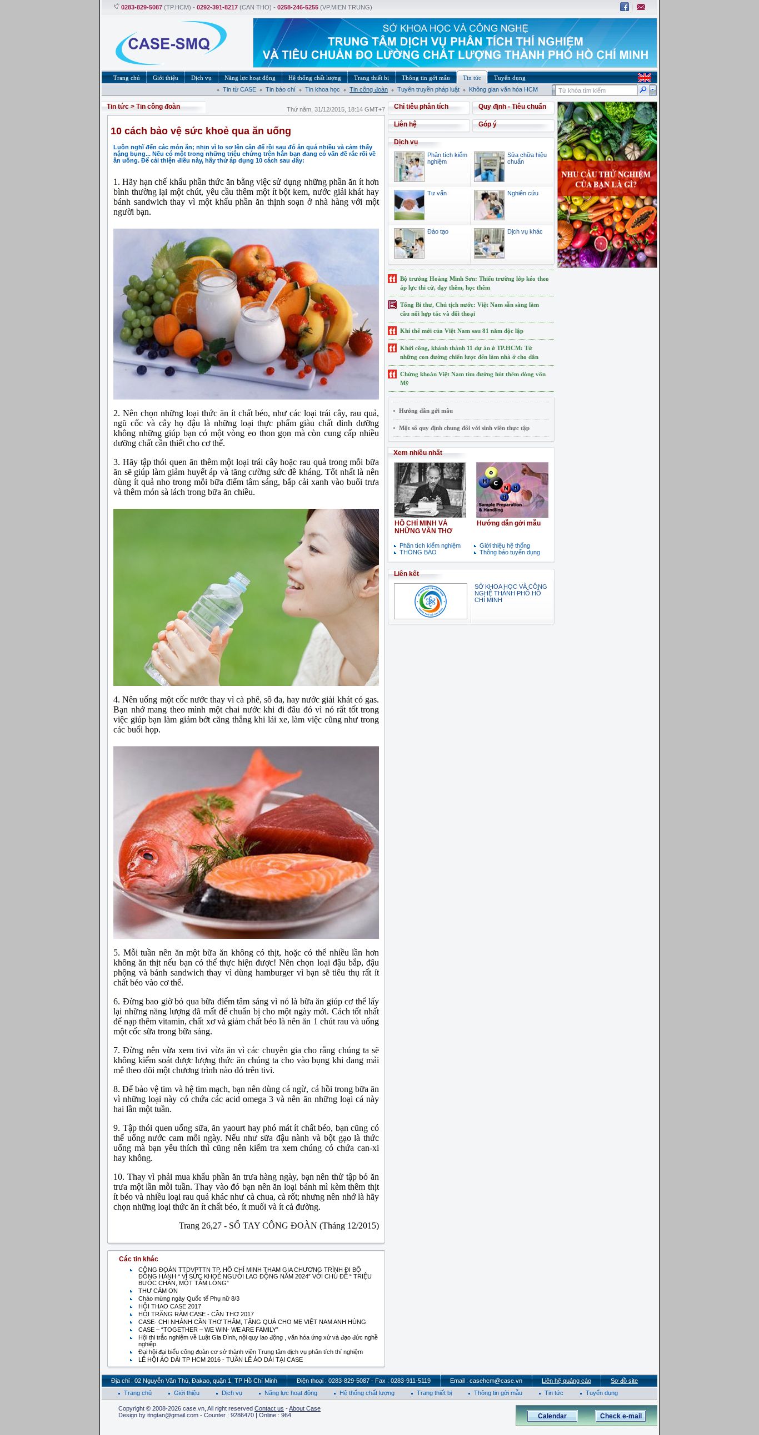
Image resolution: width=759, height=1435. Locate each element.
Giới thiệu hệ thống (505, 545)
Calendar (552, 1416)
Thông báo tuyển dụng (510, 552)
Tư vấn (437, 193)
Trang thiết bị (434, 1392)
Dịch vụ (232, 1392)
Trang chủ (138, 1392)
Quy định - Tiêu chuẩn (512, 106)
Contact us (269, 1408)
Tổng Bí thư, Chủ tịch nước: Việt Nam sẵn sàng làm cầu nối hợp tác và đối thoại (469, 309)
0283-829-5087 (141, 7)
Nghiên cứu (522, 193)
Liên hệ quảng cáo (566, 1380)
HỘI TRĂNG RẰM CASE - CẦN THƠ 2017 (196, 1314)
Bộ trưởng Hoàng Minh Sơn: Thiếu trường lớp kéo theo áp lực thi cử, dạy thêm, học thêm (474, 283)
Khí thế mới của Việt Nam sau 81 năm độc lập (461, 330)
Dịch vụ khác (525, 231)
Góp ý (487, 124)
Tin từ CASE (239, 89)
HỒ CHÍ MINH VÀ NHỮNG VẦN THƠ (423, 527)
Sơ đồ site (624, 1380)
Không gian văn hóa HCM (503, 89)
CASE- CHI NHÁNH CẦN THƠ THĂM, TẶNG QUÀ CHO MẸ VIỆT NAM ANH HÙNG (252, 1321)
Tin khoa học (322, 89)
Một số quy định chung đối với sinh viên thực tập (464, 428)
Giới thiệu (186, 1392)
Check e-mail (621, 1416)
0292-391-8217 (217, 7)
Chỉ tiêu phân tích (421, 106)
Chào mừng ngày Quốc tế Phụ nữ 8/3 (188, 1298)
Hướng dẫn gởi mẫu (426, 410)
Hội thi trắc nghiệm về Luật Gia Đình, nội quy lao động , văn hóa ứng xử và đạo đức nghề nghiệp (258, 1340)
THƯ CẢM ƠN (158, 1290)
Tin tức (118, 106)
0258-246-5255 (297, 7)
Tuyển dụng (602, 1392)
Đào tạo (437, 231)
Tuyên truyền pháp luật (428, 89)
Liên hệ (405, 124)
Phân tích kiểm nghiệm (430, 545)
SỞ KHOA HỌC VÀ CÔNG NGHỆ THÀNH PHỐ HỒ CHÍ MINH (511, 593)
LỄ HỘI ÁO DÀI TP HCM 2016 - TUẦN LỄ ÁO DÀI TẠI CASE (220, 1359)
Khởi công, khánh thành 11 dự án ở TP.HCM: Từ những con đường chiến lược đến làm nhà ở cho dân (469, 352)
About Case (305, 1408)
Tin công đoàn (368, 89)
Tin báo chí (281, 89)
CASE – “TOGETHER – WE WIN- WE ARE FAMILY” (208, 1329)
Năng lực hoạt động (290, 1392)
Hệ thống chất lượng (367, 1392)
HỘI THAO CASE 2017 (169, 1306)
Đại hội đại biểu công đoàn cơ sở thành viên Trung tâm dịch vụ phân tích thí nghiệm (250, 1351)
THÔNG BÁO (418, 552)
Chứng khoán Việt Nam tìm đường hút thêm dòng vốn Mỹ (473, 378)
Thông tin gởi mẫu (498, 1392)
